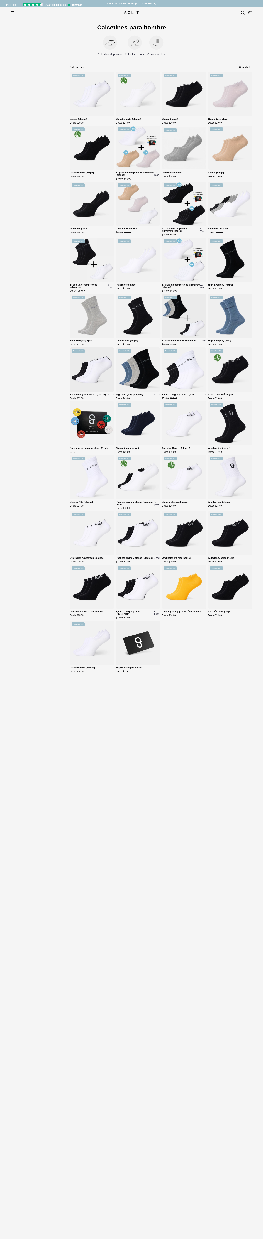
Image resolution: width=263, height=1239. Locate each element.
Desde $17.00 (215, 288)
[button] (243, 12)
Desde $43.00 (123, 508)
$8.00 (72, 452)
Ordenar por (76, 67)
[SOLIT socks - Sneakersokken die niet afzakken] (131, 12)
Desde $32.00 (77, 398)
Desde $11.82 (123, 671)
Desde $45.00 (123, 398)
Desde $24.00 (123, 123)
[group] (131, 3)
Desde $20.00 (77, 123)
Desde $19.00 (215, 398)
